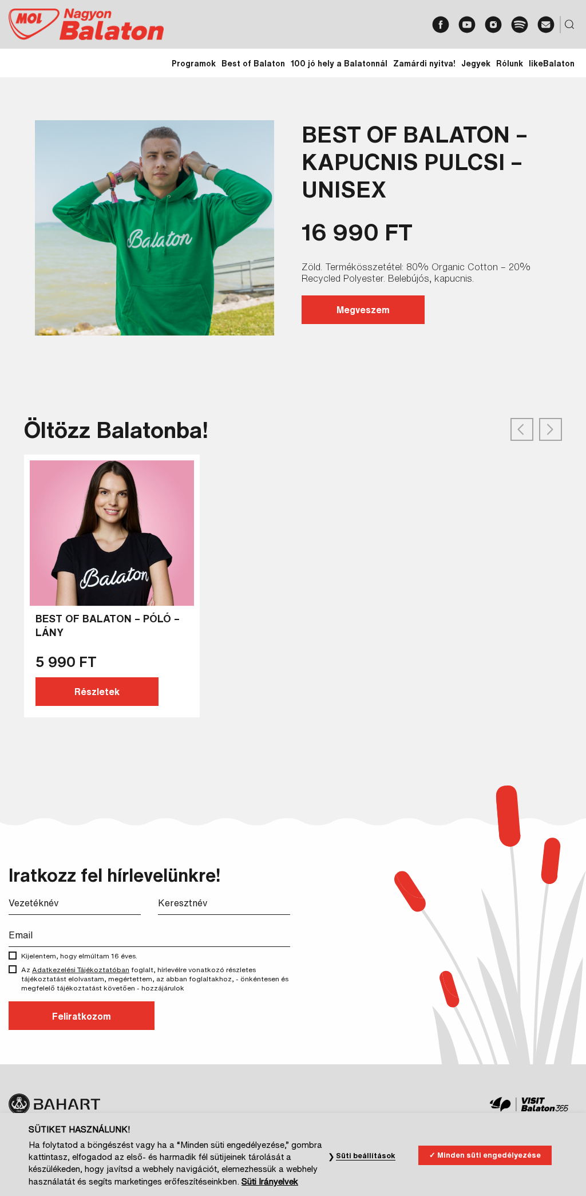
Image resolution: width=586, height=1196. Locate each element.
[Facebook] (440, 24)
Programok (194, 64)
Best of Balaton (253, 64)
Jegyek (475, 64)
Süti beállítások (365, 1155)
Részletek (97, 691)
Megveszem (363, 309)
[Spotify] (519, 24)
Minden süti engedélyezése (489, 1155)
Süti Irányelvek (269, 1181)
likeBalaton (552, 64)
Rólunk (509, 64)
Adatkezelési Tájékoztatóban (80, 969)
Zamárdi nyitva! (424, 64)
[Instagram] (493, 24)
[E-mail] (546, 24)
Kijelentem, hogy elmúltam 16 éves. (79, 956)
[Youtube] (467, 24)
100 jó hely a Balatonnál (339, 64)
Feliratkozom (81, 1016)
